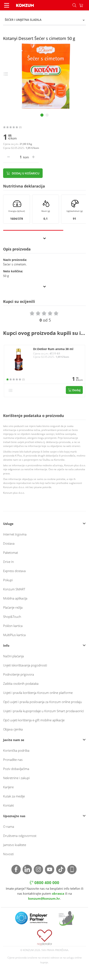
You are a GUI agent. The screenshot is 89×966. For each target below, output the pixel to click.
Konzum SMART (14, 589)
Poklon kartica (13, 626)
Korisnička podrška (16, 750)
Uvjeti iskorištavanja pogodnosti (25, 665)
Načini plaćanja (13, 656)
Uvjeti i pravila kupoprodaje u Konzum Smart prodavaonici (43, 711)
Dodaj (76, 390)
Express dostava (14, 571)
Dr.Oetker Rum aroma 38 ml (53, 349)
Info (6, 645)
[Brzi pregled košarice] (84, 5)
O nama (8, 826)
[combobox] (44, 20)
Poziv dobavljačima (16, 769)
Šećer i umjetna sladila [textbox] (23, 20)
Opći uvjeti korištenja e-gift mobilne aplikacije (34, 720)
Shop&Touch (12, 616)
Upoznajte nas (14, 816)
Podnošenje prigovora (18, 674)
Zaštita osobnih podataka (20, 683)
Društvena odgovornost (19, 836)
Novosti (8, 854)
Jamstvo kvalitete (14, 845)
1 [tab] (41, 115)
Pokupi (8, 580)
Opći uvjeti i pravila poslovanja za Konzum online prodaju (42, 702)
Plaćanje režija (13, 607)
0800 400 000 (46, 882)
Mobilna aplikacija (15, 598)
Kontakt (8, 805)
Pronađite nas (13, 760)
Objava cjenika (13, 729)
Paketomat (10, 552)
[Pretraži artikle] (74, 5)
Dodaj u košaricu (25, 173)
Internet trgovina (14, 534)
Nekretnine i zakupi (16, 778)
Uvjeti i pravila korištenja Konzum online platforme (38, 693)
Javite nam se (13, 740)
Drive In (8, 562)
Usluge (8, 524)
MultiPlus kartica (14, 635)
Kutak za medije (14, 796)
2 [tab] (47, 115)
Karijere (8, 787)
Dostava (8, 543)
